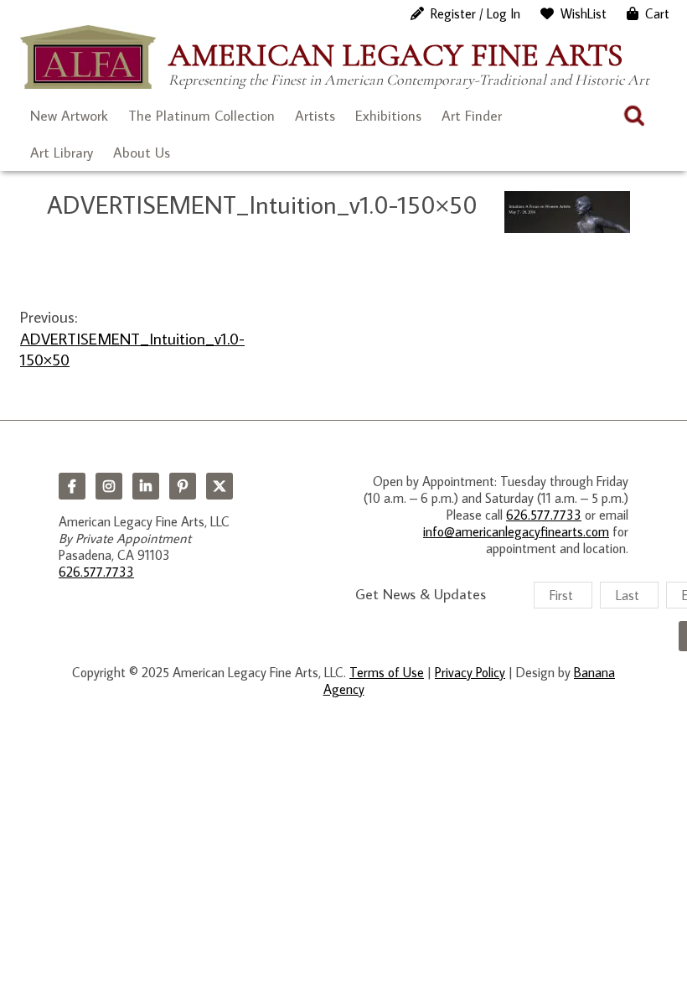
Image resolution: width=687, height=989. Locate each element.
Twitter (219, 486)
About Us (141, 152)
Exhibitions (388, 115)
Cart (657, 13)
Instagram (109, 486)
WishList (583, 13)
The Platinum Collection (201, 115)
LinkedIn (145, 486)
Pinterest (182, 486)
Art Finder (472, 115)
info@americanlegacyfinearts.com (516, 531)
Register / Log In (475, 13)
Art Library (61, 152)
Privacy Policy (470, 672)
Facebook (72, 486)
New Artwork (69, 115)
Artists (315, 115)
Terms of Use (386, 672)
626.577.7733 (96, 571)
